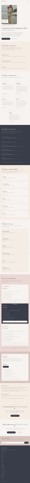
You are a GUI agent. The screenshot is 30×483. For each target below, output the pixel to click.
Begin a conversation (6, 38)
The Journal (3, 466)
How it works (3, 473)
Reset (2, 457)
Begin (15, 321)
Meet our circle (14, 38)
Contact (3, 477)
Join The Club (6, 366)
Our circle (3, 467)
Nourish (3, 456)
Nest (2, 459)
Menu (27, 1)
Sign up (26, 442)
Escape (2, 460)
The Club (3, 469)
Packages (3, 474)
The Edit (3, 464)
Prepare (3, 454)
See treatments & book (15, 415)
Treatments (3, 476)
